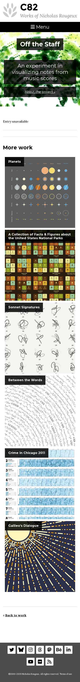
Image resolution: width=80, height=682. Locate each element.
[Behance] (59, 650)
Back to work (15, 615)
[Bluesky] (21, 650)
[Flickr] (40, 662)
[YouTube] (31, 662)
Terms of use (66, 674)
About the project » (40, 92)
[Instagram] (31, 650)
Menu (42, 27)
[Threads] (40, 650)
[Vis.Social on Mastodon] (49, 650)
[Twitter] (12, 650)
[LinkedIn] (68, 650)
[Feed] (49, 662)
